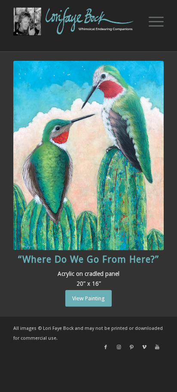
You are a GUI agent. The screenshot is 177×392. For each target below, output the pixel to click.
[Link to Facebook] (105, 347)
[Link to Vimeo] (144, 347)
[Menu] (152, 21)
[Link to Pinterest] (131, 347)
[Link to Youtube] (157, 347)
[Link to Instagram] (118, 347)
